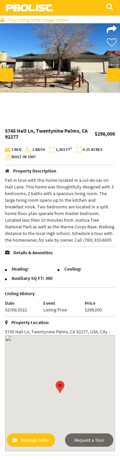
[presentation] (6, 74)
